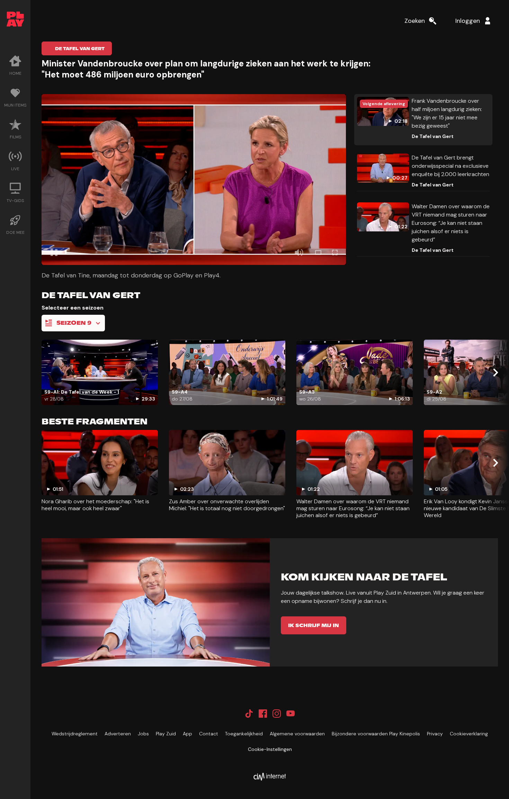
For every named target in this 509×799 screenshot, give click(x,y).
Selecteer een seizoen (73, 307)
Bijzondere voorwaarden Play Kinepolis (376, 734)
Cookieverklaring (469, 734)
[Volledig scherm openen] (334, 252)
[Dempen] (298, 252)
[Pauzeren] (54, 252)
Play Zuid (166, 734)
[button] (194, 179)
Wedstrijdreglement (75, 734)
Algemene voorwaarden (297, 734)
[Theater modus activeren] (318, 252)
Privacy (435, 734)
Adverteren (118, 734)
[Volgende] (495, 372)
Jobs (143, 734)
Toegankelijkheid (244, 734)
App (187, 734)
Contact (208, 734)
